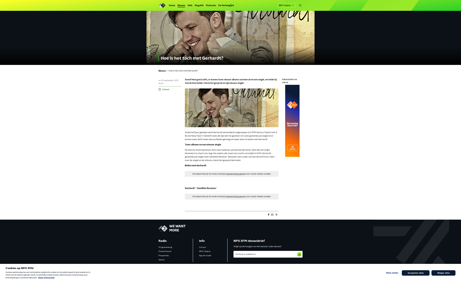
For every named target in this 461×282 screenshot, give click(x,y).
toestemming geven (235, 174)
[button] (300, 5)
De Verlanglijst (226, 5)
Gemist (161, 260)
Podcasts (211, 5)
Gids (190, 5)
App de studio (205, 256)
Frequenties (163, 256)
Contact (202, 247)
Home (172, 5)
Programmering (165, 247)
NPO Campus (285, 5)
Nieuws (181, 5)
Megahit (199, 5)
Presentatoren (164, 251)
